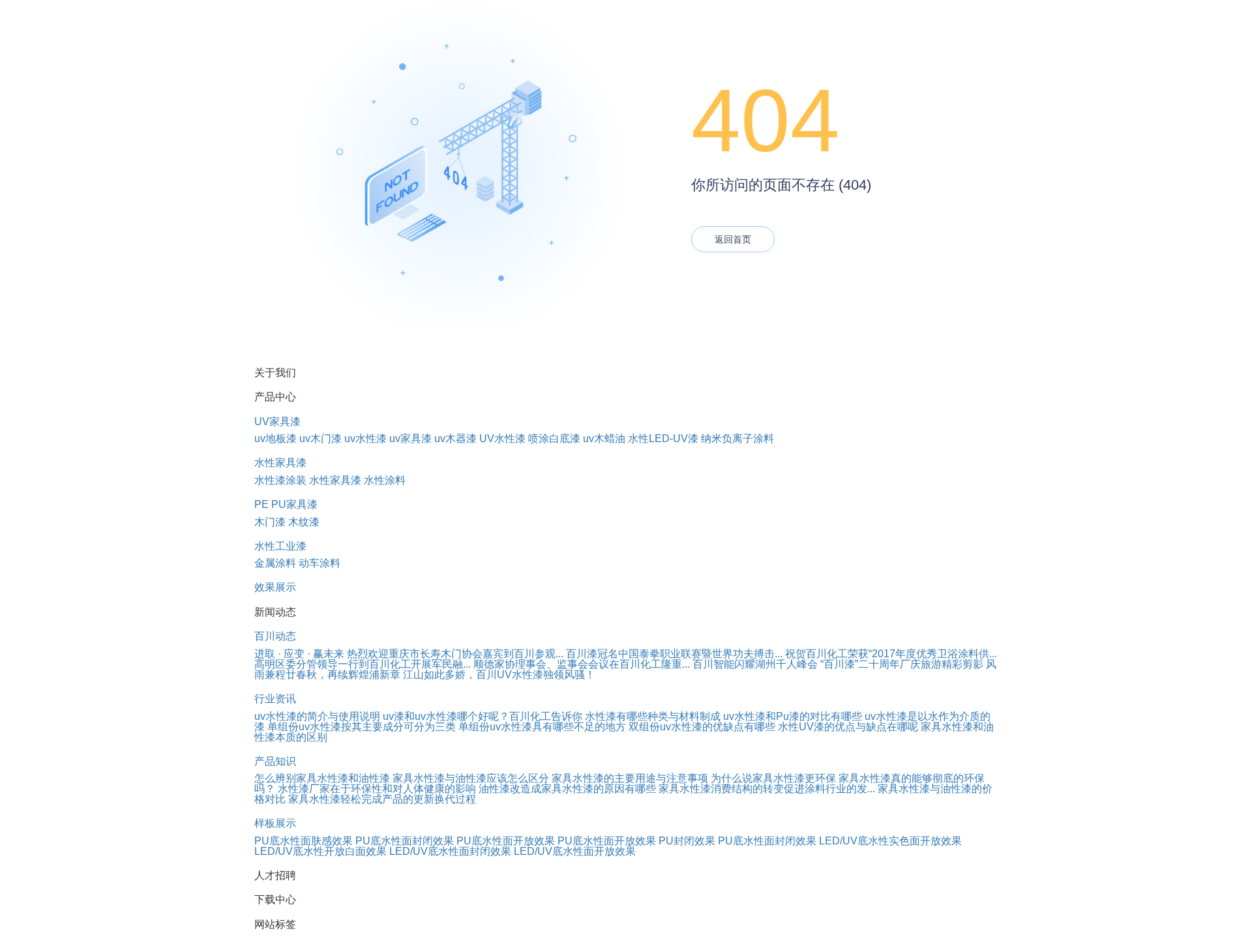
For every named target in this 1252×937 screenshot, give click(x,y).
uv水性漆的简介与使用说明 (317, 716)
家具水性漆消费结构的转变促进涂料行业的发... (767, 788)
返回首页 (733, 239)
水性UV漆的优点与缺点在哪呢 (848, 726)
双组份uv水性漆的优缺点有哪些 (702, 726)
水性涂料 (385, 480)
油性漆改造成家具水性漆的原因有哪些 (567, 788)
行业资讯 (275, 698)
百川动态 (275, 636)
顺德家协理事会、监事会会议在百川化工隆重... (581, 664)
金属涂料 (275, 563)
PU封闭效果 (687, 840)
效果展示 (275, 587)
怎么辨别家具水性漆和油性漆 (322, 778)
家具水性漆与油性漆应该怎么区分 (471, 778)
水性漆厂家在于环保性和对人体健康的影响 (377, 788)
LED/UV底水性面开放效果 (575, 851)
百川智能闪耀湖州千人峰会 (755, 664)
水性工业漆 (280, 546)
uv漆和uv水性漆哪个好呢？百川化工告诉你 (482, 716)
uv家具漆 (410, 438)
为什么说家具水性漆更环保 (773, 778)
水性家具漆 (280, 462)
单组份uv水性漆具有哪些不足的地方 (542, 726)
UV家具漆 (277, 421)
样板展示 (275, 823)
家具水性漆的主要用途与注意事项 (630, 778)
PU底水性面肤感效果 (303, 840)
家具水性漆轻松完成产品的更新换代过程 (382, 799)
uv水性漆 (365, 438)
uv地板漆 (275, 438)
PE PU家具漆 (286, 504)
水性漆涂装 (280, 480)
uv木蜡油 (604, 438)
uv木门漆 (320, 438)
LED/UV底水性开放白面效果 (320, 851)
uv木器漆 (455, 438)
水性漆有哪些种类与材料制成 (653, 716)
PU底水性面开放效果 (505, 840)
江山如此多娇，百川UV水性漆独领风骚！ (499, 674)
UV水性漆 (502, 438)
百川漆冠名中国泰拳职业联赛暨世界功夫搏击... (674, 653)
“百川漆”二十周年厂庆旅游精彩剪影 (901, 664)
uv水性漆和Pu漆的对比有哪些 (792, 716)
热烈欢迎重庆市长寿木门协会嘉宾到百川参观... (455, 653)
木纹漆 (304, 522)
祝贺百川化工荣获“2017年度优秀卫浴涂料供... (891, 653)
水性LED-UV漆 (663, 438)
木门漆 (270, 522)
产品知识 (275, 761)
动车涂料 (319, 563)
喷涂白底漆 (554, 438)
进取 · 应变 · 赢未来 (299, 653)
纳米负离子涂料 (737, 438)
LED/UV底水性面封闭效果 (450, 851)
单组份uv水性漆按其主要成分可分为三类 (361, 726)
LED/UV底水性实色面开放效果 (890, 840)
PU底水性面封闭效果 (404, 840)
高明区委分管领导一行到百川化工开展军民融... (362, 664)
